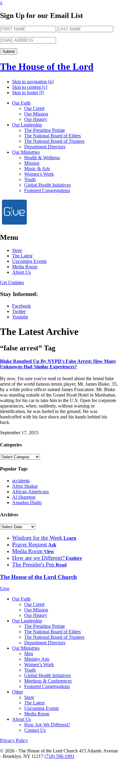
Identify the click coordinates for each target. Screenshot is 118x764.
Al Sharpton (23, 497)
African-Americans (30, 491)
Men (28, 653)
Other (17, 691)
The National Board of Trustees (54, 141)
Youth (30, 179)
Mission (31, 163)
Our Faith (21, 102)
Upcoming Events (29, 261)
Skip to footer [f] (28, 92)
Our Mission (36, 113)
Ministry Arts (36, 659)
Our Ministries (26, 152)
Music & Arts (37, 168)
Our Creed (34, 108)
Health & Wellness (42, 157)
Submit (8, 51)
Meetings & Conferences (48, 680)
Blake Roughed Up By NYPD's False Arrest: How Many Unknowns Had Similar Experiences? (58, 364)
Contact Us (35, 730)
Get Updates (12, 282)
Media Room (24, 266)
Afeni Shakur (25, 486)
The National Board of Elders (52, 135)
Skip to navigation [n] (33, 81)
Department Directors (44, 146)
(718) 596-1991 (59, 756)
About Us (21, 272)
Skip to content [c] (29, 87)
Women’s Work (39, 174)
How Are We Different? (47, 724)
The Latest (22, 255)
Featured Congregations (47, 190)
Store (17, 250)
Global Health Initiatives (47, 185)
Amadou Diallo (27, 502)
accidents (21, 480)
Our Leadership (27, 124)
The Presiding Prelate (44, 130)
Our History (35, 119)
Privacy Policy (14, 740)
